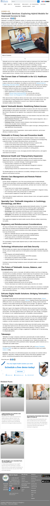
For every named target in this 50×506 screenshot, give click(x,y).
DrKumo (44, 298)
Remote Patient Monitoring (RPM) (18, 93)
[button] (10, 4)
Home (5, 4)
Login (33, 6)
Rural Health (25, 4)
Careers (33, 498)
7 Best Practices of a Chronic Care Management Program (11, 414)
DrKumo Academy (27, 6)
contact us (5, 349)
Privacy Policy (4, 504)
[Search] (38, 1)
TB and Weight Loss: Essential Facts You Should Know (12, 461)
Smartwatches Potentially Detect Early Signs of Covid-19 (37, 416)
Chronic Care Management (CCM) (17, 95)
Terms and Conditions (13, 504)
